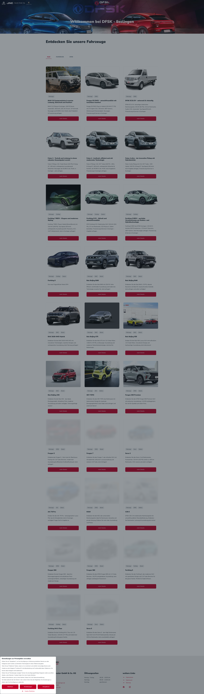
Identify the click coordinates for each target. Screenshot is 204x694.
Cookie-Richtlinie (30, 691)
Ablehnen (10, 687)
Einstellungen (28, 687)
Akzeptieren (45, 687)
